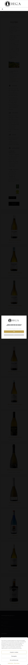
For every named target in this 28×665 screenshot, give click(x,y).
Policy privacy (16, 663)
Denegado (14, 656)
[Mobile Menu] (2, 9)
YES (14, 331)
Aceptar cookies (14, 652)
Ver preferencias (14, 660)
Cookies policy (10, 663)
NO (14, 334)
